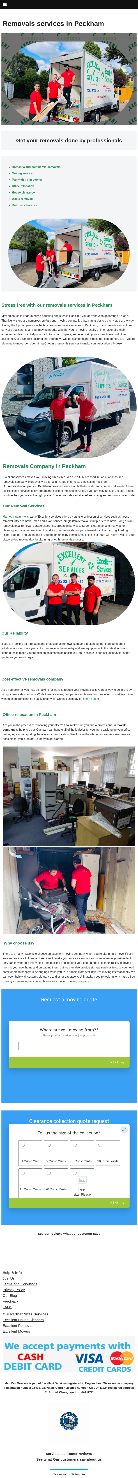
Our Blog (10, 1296)
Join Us (9, 1278)
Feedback (10, 1301)
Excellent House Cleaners (23, 1320)
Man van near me (14, 516)
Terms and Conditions (20, 1284)
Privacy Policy (14, 1290)
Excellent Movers (16, 1331)
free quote (91, 698)
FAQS (7, 1307)
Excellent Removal (17, 1326)
